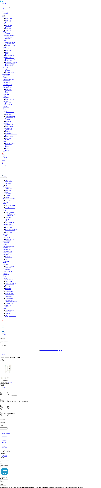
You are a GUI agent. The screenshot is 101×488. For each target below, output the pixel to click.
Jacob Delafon (5, 157)
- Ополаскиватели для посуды (9, 124)
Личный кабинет (4, 445)
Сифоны (6, 235)
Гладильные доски (5, 106)
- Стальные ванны (7, 32)
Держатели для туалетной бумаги (7, 104)
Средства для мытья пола (8, 295)
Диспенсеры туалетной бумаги (9, 279)
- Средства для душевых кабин (9, 131)
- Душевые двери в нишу (8, 37)
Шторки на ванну (7, 201)
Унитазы (4, 40)
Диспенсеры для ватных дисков (7, 84)
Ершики (4, 109)
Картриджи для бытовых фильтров (9, 310)
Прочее (4, 88)
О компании (3, 151)
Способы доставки (4, 455)
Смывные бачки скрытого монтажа (10, 208)
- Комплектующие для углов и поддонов (10, 61)
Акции (4, 162)
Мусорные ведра (5, 108)
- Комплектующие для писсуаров (9, 64)
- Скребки (6, 92)
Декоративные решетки (8, 240)
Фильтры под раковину (8, 311)
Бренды (3, 154)
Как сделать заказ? (4, 456)
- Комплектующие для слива (9, 66)
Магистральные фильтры (6, 147)
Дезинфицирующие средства (9, 293)
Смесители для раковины (8, 181)
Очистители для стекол (8, 305)
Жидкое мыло (7, 306)
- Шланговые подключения (8, 54)
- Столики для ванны (8, 91)
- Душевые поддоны (7, 38)
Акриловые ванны (7, 194)
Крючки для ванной (6, 97)
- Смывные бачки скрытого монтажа (10, 45)
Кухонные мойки (7, 211)
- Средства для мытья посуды (9, 136)
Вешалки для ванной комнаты (7, 85)
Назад (1, 463)
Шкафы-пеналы (5, 76)
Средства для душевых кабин (9, 298)
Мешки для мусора (7, 285)
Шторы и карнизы (5, 101)
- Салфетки (6, 120)
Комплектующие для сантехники (7, 57)
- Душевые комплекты (8, 28)
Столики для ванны (7, 258)
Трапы (6, 236)
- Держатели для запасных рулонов (9, 98)
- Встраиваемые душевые (8, 25)
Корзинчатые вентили (10, 215)
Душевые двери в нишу (8, 200)
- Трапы (6, 69)
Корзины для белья (6, 94)
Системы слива (5, 67)
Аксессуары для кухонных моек (9, 212)
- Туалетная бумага (7, 119)
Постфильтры (7, 317)
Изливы (6, 220)
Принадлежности (7, 313)
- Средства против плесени (8, 129)
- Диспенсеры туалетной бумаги (9, 112)
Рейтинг (1, 425)
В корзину (2, 419)
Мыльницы (5, 272)
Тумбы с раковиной (6, 75)
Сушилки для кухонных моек (11, 214)
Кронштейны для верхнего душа (9, 222)
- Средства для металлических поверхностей (11, 134)
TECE (5, 176)
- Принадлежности (7, 146)
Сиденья (4, 93)
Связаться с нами (4, 436)
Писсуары (4, 47)
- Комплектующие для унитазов (9, 58)
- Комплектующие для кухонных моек (10, 63)
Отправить (2, 484)
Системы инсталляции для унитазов (10, 204)
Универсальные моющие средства (9, 297)
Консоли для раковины (6, 80)
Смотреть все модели (3, 381)
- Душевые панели (7, 24)
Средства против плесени (8, 296)
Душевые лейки (7, 192)
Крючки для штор (7, 270)
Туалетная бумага (7, 286)
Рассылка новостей (4, 447)
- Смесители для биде (8, 21)
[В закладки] (3, 419)
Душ (4, 23)
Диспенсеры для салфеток (8, 281)
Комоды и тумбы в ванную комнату (8, 245)
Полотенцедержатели (6, 107)
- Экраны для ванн (7, 34)
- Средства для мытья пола (8, 128)
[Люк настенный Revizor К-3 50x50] (8, 376)
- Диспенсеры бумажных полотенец (10, 113)
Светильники (5, 81)
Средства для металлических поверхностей (11, 301)
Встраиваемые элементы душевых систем (9, 51)
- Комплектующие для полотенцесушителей (11, 62)
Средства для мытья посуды (9, 303)
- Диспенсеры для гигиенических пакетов (10, 116)
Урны (4, 110)
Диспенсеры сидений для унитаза (9, 282)
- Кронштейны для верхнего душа (9, 55)
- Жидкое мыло (7, 139)
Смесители (4, 179)
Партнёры (3, 441)
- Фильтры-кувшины (8, 145)
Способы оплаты (4, 454)
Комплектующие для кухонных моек (10, 230)
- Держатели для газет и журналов (9, 99)
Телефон (1, 478)
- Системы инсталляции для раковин (10, 42)
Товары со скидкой (4, 442)
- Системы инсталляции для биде (9, 43)
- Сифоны (6, 68)
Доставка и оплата (4, 152)
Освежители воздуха (8, 299)
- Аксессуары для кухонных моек (9, 49)
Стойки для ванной (6, 86)
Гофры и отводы (7, 238)
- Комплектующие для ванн (8, 60)
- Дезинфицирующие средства (9, 126)
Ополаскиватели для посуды (9, 291)
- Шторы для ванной (8, 102)
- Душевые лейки (7, 29)
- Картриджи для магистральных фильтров (11, 149)
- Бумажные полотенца (8, 121)
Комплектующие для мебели (7, 82)
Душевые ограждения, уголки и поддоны (9, 35)
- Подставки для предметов (8, 90)
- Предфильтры (7, 148)
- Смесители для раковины (8, 18)
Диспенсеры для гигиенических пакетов (10, 283)
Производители (4, 440)
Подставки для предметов (8, 257)
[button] (3, 8)
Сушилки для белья (6, 83)
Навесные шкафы (5, 77)
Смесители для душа (8, 183)
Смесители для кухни (8, 180)
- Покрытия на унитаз (8, 122)
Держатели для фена (8, 267)
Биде (4, 209)
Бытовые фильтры (5, 142)
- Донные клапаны (7, 70)
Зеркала (4, 78)
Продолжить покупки (3, 465)
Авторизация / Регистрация (7, 12)
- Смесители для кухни (8, 17)
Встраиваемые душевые (8, 188)
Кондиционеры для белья (8, 302)
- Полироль (6, 125)
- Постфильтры (7, 150)
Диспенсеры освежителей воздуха (9, 284)
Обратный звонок (3, 338)
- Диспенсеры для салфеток (8, 114)
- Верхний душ (7, 52)
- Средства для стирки (8, 137)
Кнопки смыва (7, 207)
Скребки (6, 259)
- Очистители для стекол (8, 138)
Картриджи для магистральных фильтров (10, 316)
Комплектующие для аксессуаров (7, 87)
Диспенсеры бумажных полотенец (9, 280)
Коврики (4, 95)
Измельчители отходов (8, 217)
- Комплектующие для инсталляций (10, 59)
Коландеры (8, 216)
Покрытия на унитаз (8, 289)
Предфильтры (7, 315)
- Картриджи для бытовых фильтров (10, 143)
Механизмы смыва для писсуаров (9, 239)
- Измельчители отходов (8, 50)
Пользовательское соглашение (6, 433)
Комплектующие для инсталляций (9, 226)
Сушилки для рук (5, 140)
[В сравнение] (4, 419)
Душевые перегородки (8, 199)
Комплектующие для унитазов (9, 225)
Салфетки (6, 287)
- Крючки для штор (7, 103)
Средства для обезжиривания (9, 300)
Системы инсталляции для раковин (10, 205)
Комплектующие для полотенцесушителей (11, 229)
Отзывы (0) (3, 387)
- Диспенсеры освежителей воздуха (10, 117)
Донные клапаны (7, 237)
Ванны (4, 31)
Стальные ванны (7, 195)
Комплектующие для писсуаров (9, 231)
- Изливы (6, 53)
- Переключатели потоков (8, 56)
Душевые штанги (7, 189)
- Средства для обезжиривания (9, 133)
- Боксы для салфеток (8, 89)
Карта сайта (3, 437)
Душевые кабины (5, 39)
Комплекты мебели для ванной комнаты (8, 79)
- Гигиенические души (8, 27)
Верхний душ (7, 219)
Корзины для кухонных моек (10, 213)
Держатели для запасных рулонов (9, 265)
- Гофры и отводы (7, 71)
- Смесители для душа (8, 20)
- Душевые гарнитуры (8, 26)
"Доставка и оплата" (9, 382)
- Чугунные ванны (7, 33)
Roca (4, 332)
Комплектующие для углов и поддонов (10, 228)
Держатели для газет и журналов (9, 266)
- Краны (6, 22)
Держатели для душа (8, 193)
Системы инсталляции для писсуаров (10, 206)
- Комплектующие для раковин (9, 65)
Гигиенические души (8, 190)
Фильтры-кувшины (7, 312)
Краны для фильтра (7, 184)
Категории (3, 15)
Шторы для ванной (7, 269)
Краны (6, 185)
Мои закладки (4, 446)
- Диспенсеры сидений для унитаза (10, 115)
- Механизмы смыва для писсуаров (9, 72)
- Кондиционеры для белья (8, 135)
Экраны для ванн (7, 197)
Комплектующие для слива (8, 233)
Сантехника (3, 16)
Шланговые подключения (8, 221)
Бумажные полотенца (8, 288)
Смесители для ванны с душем (9, 182)
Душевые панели (7, 187)
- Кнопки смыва (7, 44)
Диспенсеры (5, 111)
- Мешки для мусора (7, 118)
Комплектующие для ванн (8, 227)
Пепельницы (5, 141)
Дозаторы (4, 96)
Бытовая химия (5, 123)
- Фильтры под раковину (8, 144)
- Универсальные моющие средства (10, 130)
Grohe (5, 167)
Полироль (6, 292)
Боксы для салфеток (7, 256)
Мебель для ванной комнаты (6, 74)
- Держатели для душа (8, 30)
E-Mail (1, 476)
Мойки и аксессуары (6, 48)
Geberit (4, 155)
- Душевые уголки (7, 36)
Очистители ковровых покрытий (9, 294)
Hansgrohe (4, 156)
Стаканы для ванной (6, 105)
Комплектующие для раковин (9, 232)
